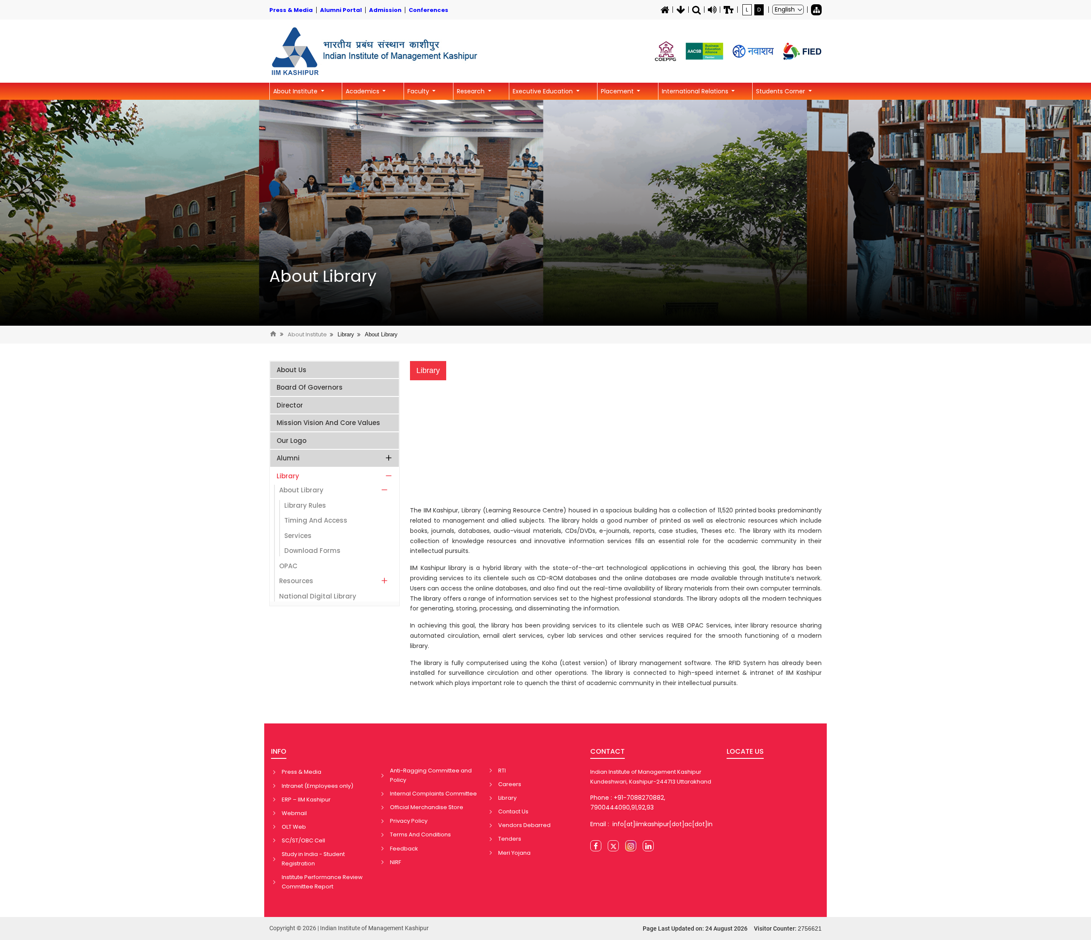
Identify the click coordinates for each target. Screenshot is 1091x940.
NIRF (395, 862)
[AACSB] (704, 51)
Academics (363, 91)
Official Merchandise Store (426, 807)
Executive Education (543, 91)
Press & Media (301, 772)
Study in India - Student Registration (313, 859)
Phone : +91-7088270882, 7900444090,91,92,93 (627, 802)
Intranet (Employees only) (317, 786)
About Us (291, 369)
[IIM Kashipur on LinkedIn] (648, 846)
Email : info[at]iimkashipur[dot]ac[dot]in (651, 824)
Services (298, 535)
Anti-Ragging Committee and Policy (431, 775)
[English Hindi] (788, 9)
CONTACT (607, 751)
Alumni (288, 458)
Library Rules (305, 505)
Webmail (294, 813)
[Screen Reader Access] (712, 9)
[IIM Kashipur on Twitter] (613, 846)
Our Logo (291, 440)
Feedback (404, 849)
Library (346, 334)
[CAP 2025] (665, 51)
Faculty (419, 91)
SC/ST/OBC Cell (303, 840)
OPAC (288, 565)
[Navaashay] (753, 51)
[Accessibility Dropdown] (729, 10)
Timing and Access (315, 520)
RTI (502, 770)
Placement (618, 91)
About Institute (296, 91)
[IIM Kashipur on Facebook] (595, 846)
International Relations (696, 91)
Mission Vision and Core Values (328, 422)
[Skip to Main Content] (680, 9)
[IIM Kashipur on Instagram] (630, 846)
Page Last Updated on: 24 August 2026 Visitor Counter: (732, 928)
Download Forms (312, 550)
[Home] (665, 9)
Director (290, 405)
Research (471, 91)
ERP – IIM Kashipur (306, 799)
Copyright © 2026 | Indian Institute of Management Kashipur (349, 928)
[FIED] (802, 51)
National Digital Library (317, 596)
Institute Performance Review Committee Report (322, 882)
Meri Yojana (514, 853)
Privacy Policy (408, 821)
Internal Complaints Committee (433, 794)
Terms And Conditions (420, 834)
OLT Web (294, 827)
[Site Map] (816, 9)
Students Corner (781, 91)
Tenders (509, 839)
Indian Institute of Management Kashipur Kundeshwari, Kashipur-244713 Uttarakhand (650, 776)
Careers (509, 784)
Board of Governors (310, 387)
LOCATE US (745, 751)
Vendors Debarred (524, 825)
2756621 (810, 928)
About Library (322, 276)
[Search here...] (696, 9)
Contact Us (513, 811)
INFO (278, 751)
